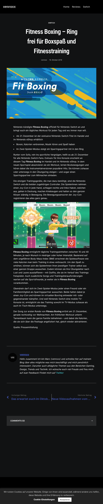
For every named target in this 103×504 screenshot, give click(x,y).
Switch (86, 6)
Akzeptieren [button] (65, 499)
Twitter (60, 372)
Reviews (76, 6)
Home (66, 6)
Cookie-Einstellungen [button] (44, 499)
